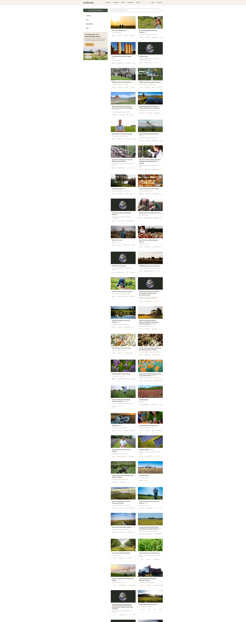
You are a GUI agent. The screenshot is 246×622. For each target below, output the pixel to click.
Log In (152, 2)
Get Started (89, 44)
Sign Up (159, 2)
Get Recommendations (96, 10)
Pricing (138, 2)
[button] (108, 2)
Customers (130, 2)
